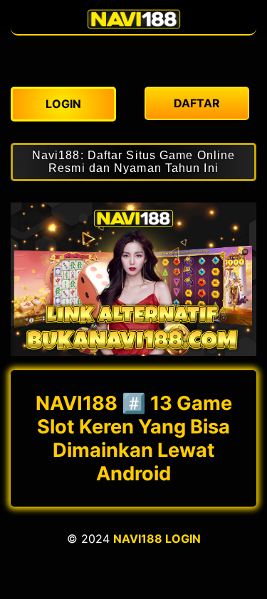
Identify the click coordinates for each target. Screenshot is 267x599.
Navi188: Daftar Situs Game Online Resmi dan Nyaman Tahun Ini (133, 161)
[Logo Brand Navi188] (133, 27)
